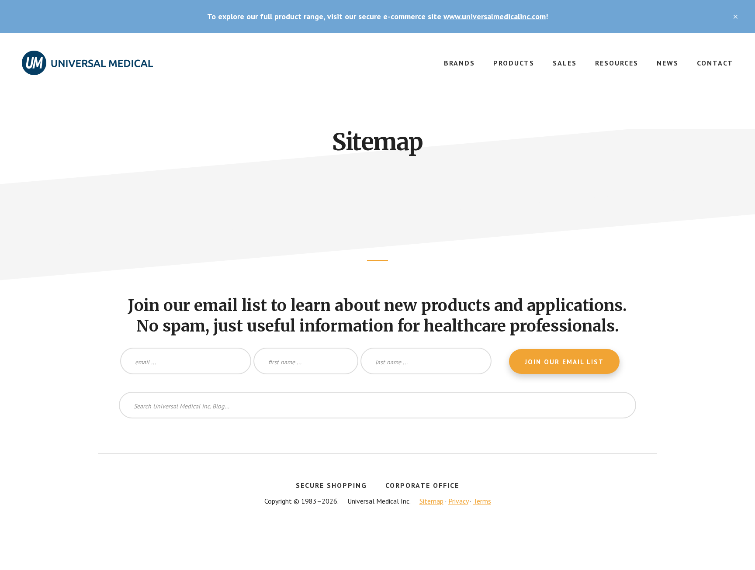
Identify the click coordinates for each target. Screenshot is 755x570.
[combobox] (377, 405)
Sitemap (431, 501)
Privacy (458, 501)
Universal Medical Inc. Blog (87, 68)
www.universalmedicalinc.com (494, 16)
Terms (482, 501)
